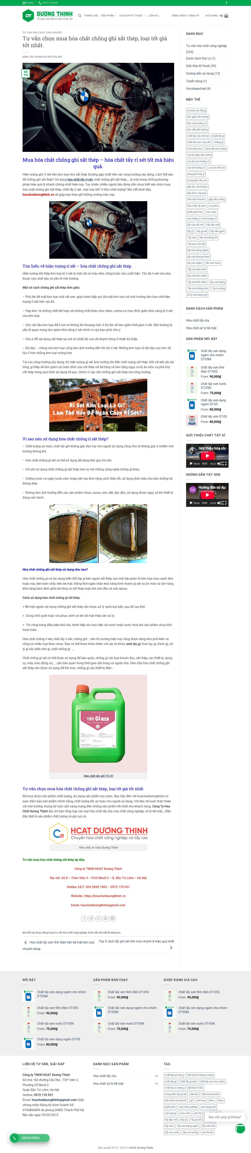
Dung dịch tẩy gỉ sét (176, 1094)
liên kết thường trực (110, 932)
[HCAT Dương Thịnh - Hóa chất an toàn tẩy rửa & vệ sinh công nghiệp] (47, 15)
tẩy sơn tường (217, 282)
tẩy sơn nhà (208, 1125)
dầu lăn (194, 1094)
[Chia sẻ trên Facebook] (84, 918)
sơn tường (192, 218)
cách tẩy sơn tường (215, 148)
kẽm (211, 1100)
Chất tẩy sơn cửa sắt (198, 142)
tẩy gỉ (190, 231)
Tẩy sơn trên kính (196, 269)
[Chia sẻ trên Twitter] (91, 918)
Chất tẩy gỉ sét (188, 1081)
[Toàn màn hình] (224, 464)
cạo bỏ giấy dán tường (199, 154)
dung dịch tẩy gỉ (196, 174)
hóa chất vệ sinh (196, 205)
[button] (186, 16)
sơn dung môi (208, 1106)
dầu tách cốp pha (196, 193)
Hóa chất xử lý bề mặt (201, 328)
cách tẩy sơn (194, 148)
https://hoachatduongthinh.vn (105, 896)
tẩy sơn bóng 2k (208, 237)
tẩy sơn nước (213, 262)
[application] (207, 456)
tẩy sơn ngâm (194, 262)
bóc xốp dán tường (197, 129)
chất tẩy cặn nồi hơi (198, 135)
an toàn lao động (196, 110)
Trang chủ (91, 15)
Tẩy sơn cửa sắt (196, 243)
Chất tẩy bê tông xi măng (199, 1075)
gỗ (191, 1100)
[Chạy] (191, 464)
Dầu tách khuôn (196, 199)
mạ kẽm (213, 205)
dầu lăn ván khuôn (197, 186)
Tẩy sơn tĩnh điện (196, 282)
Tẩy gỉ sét (195, 1119)
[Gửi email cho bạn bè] (98, 918)
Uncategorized (196, 88)
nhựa (220, 1100)
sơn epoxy (170, 1113)
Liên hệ (153, 15)
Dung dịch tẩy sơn (197, 180)
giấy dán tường (216, 199)
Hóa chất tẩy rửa (197, 320)
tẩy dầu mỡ (213, 224)
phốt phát (170, 1106)
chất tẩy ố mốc (195, 1087)
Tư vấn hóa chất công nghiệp (42, 32)
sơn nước (211, 212)
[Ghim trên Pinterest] (105, 918)
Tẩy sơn (191, 237)
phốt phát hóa (194, 212)
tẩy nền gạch (218, 231)
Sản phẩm (107, 15)
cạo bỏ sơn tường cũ (198, 161)
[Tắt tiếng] (219, 464)
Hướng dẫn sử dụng (200, 73)
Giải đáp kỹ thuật (131, 15)
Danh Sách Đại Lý (198, 58)
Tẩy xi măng (218, 288)
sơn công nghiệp (188, 1106)
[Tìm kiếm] (79, 15)
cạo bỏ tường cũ (196, 167)
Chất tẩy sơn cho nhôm (212, 1081)
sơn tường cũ (209, 218)
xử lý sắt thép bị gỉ (197, 294)
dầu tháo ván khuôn (175, 1100)
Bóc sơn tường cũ (197, 123)
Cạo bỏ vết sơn (217, 167)
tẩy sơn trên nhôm (197, 275)
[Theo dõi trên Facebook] (226, 3)
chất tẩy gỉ (170, 1081)
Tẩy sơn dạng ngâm (187, 1125)
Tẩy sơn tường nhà (197, 288)
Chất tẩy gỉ (218, 135)
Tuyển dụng (194, 81)
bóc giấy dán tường (197, 116)
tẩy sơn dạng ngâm (197, 250)
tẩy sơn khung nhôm (198, 256)
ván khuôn (207, 1132)
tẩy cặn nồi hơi (195, 224)
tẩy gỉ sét (202, 231)
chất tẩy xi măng (174, 1087)
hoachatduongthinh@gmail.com (54, 1100)
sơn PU (198, 1113)
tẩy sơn (169, 1125)
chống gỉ (218, 142)
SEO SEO (57, 57)
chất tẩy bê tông (174, 1075)
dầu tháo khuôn (210, 1094)
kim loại (201, 1100)
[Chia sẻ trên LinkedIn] (112, 918)
